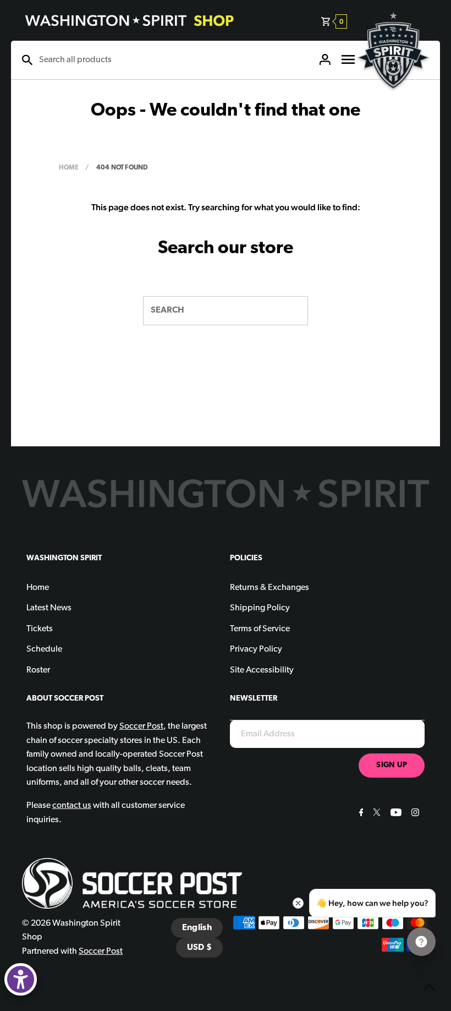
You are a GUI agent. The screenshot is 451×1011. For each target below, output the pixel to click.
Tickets (39, 629)
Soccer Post (101, 951)
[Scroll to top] (429, 989)
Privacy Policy (256, 649)
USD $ (199, 947)
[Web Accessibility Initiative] (20, 979)
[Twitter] (375, 814)
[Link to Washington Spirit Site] (393, 96)
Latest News (49, 608)
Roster (38, 670)
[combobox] (173, 60)
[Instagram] (414, 814)
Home (69, 168)
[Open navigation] (348, 60)
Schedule (44, 649)
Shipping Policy (260, 608)
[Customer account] (325, 60)
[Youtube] (395, 814)
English (197, 927)
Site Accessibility (262, 670)
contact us (71, 805)
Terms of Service (260, 629)
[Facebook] (360, 814)
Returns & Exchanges (269, 587)
